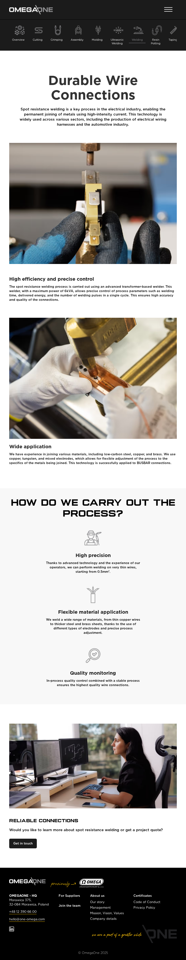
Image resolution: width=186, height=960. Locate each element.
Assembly (77, 39)
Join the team (69, 905)
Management (100, 907)
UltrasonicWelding (117, 41)
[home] (31, 9)
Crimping (56, 39)
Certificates (142, 896)
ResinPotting (155, 41)
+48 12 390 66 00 (23, 912)
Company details (103, 919)
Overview (18, 39)
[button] (168, 9)
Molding (97, 39)
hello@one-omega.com (27, 919)
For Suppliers (69, 896)
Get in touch (23, 843)
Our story (97, 902)
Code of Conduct (146, 902)
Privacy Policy (144, 907)
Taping (173, 39)
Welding (137, 39)
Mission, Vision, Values (107, 913)
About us (97, 896)
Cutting (37, 39)
